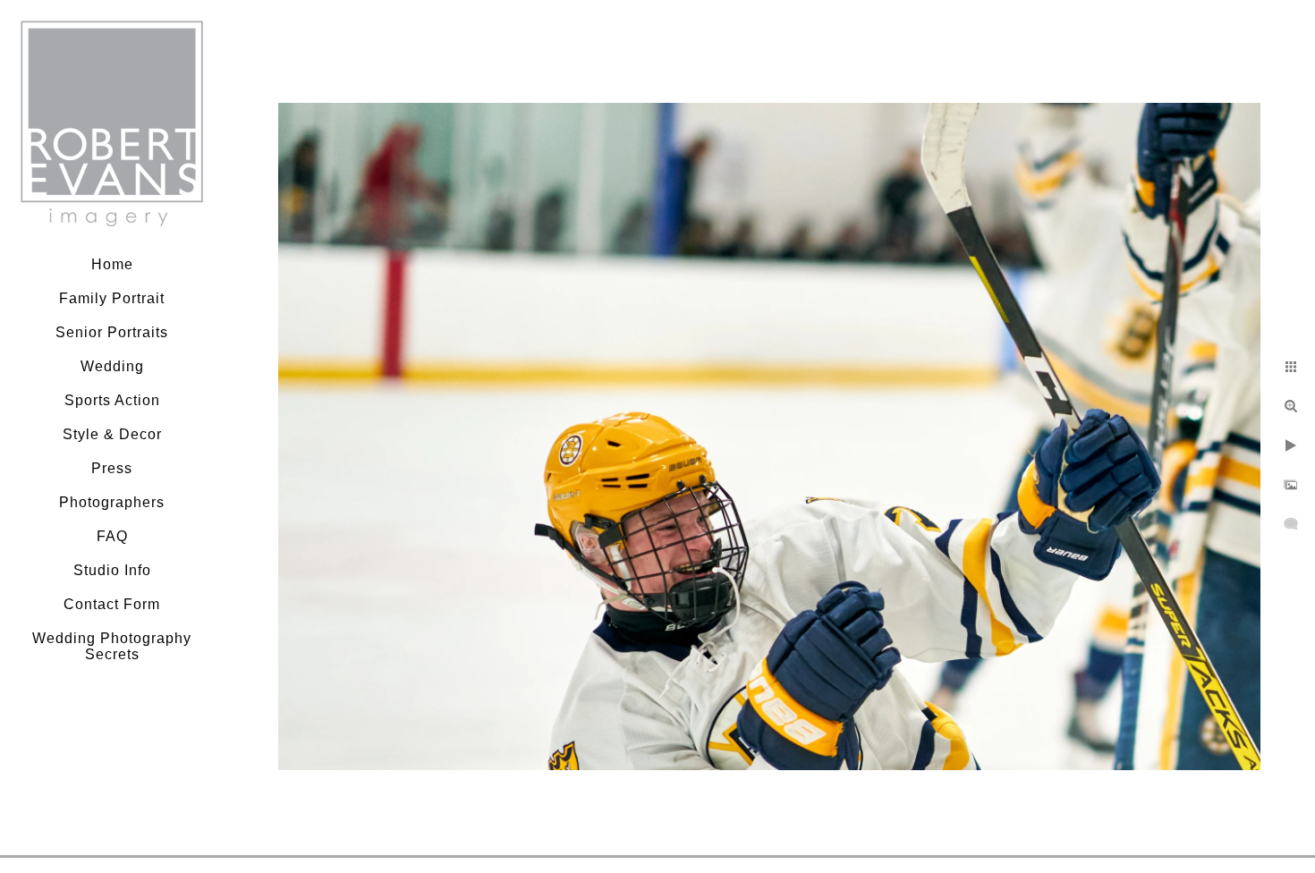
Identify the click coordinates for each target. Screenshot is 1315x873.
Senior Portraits (111, 332)
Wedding (112, 366)
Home (112, 264)
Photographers (112, 502)
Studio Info (112, 570)
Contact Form (112, 604)
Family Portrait (112, 298)
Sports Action (112, 400)
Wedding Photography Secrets (111, 646)
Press (111, 468)
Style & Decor (112, 434)
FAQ (112, 536)
